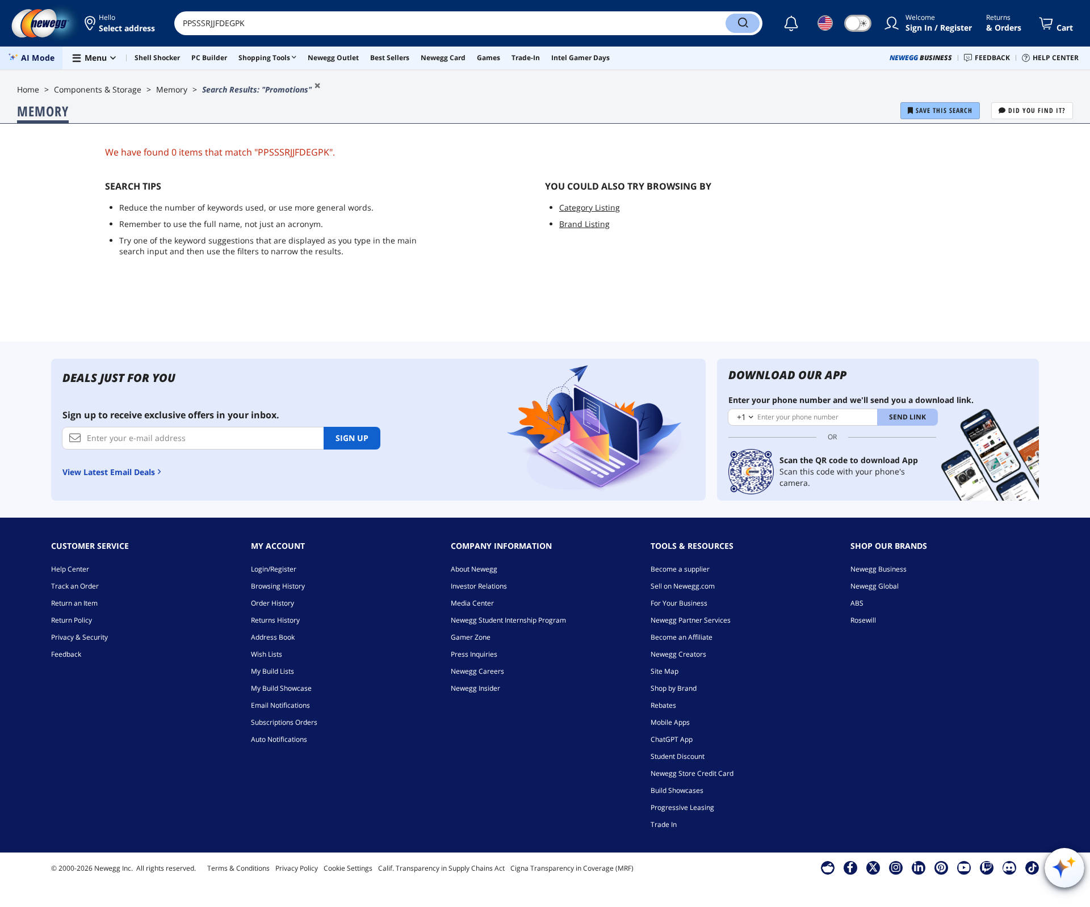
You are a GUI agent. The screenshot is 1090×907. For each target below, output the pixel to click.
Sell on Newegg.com (683, 586)
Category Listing (589, 207)
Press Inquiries (474, 654)
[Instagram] (895, 867)
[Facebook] (850, 867)
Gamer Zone (471, 637)
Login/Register (273, 569)
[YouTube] (964, 867)
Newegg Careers (477, 671)
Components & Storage (97, 89)
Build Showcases (677, 790)
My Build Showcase (281, 688)
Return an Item (74, 603)
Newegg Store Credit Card (692, 773)
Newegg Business (878, 569)
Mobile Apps (670, 722)
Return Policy (71, 620)
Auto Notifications (279, 739)
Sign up (352, 437)
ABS (856, 603)
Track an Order (75, 586)
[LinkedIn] (918, 867)
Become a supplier (680, 569)
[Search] (743, 23)
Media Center (472, 603)
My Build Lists (272, 671)
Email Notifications (280, 705)
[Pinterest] (941, 867)
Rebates (663, 705)
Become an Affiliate (681, 637)
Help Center (70, 569)
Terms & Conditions (238, 868)
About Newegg (474, 569)
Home (28, 89)
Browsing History (278, 586)
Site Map (664, 671)
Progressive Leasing (682, 807)
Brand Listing (584, 224)
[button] (120, 23)
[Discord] (1009, 867)
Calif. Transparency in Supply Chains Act (441, 868)
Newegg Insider (475, 688)
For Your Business (679, 603)
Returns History (275, 620)
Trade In (664, 824)
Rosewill (863, 620)
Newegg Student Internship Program (508, 620)
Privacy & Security (79, 637)
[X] (873, 867)
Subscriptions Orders (284, 722)
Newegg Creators (678, 654)
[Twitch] (987, 867)
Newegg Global (874, 586)
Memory (171, 89)
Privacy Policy (296, 868)
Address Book (273, 637)
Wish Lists (266, 654)
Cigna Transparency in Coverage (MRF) (572, 868)
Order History (272, 603)
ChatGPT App (672, 739)
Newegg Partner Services (691, 620)
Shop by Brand (674, 688)
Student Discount (678, 756)
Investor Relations (479, 586)
